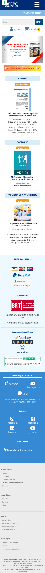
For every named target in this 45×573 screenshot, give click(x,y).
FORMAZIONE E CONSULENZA (23, 195)
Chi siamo (5, 476)
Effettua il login (33, 12)
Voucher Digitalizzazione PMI (12, 483)
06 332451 (14, 384)
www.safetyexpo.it (9, 526)
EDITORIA (22, 78)
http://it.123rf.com (22, 571)
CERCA (38, 22)
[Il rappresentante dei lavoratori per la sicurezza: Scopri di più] (22, 212)
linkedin (12, 432)
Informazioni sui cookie (10, 549)
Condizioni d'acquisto (10, 543)
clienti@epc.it (33, 387)
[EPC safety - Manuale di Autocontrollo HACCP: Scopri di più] (22, 162)
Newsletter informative (20, 450)
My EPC (17, 29)
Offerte (4, 505)
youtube (32, 432)
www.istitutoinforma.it (10, 523)
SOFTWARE (22, 142)
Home (4, 473)
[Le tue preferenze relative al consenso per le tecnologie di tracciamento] (4, 2)
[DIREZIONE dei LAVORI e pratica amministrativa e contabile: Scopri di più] (22, 99)
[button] (5, 49)
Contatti (5, 486)
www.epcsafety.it (22, 185)
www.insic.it (6, 520)
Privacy (4, 546)
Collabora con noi (8, 479)
